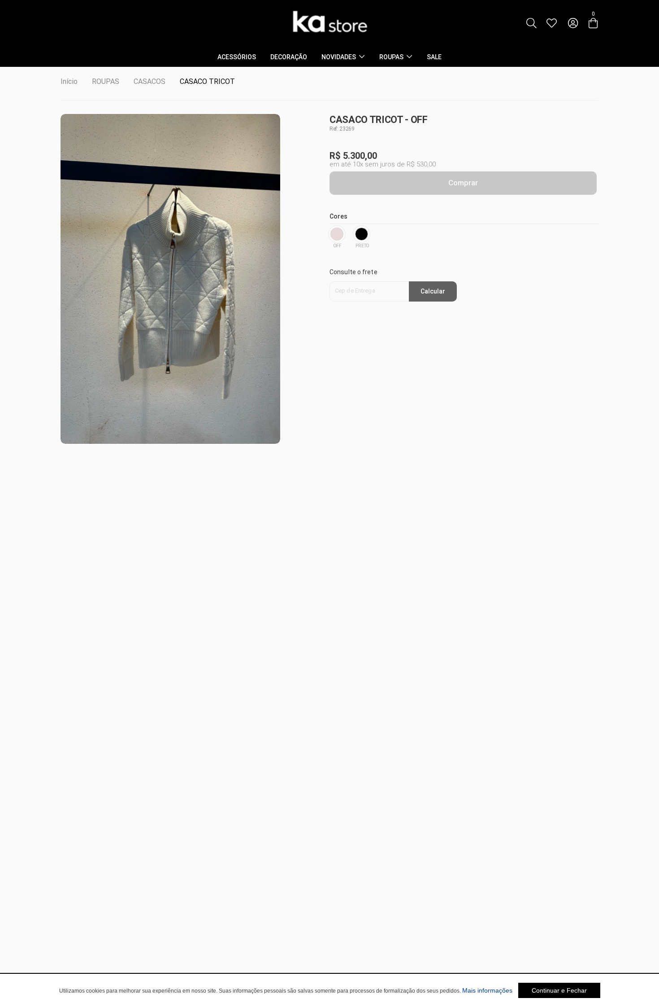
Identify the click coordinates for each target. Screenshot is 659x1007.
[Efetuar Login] (573, 23)
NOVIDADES (338, 57)
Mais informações (487, 990)
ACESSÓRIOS (236, 57)
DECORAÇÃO (288, 57)
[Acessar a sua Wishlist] (551, 23)
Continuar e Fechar (559, 990)
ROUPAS (391, 57)
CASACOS (149, 81)
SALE (434, 57)
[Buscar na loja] (531, 23)
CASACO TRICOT (207, 81)
